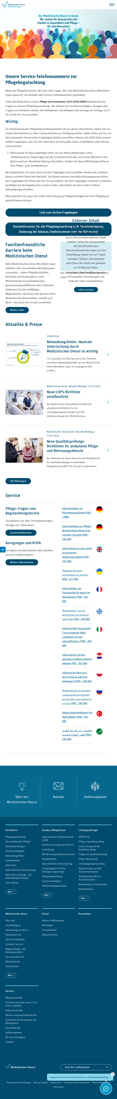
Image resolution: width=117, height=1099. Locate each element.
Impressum (58, 1086)
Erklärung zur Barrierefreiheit (77, 1082)
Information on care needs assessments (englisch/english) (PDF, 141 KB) (77, 555)
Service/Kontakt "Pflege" (18, 841)
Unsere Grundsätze (15, 939)
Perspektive (85, 913)
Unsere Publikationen (53, 920)
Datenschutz (55, 1082)
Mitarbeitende (12, 961)
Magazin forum (49, 934)
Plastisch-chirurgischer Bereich (58, 844)
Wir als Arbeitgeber (15, 1037)
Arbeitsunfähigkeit (15, 850)
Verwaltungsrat (13, 925)
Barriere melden (41, 1082)
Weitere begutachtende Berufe (21, 1015)
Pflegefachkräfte (13, 997)
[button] (108, 33)
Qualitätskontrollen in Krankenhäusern (90, 878)
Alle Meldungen (18, 481)
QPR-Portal (84, 836)
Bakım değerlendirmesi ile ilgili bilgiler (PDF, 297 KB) (77, 717)
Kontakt (58, 797)
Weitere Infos (17, 310)
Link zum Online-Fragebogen (58, 212)
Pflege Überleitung (88, 858)
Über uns (10, 920)
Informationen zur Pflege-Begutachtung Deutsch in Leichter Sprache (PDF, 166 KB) (77, 532)
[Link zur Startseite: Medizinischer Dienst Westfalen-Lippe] (14, 5)
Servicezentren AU (14, 956)
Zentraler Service (14, 944)
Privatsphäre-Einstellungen (19, 1082)
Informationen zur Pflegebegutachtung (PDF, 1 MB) (77, 513)
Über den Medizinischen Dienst (22, 799)
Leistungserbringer (88, 830)
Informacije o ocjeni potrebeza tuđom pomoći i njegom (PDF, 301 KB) (77, 659)
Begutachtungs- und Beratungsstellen (15, 950)
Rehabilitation (12, 860)
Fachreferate (11, 966)
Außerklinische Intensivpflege (20, 869)
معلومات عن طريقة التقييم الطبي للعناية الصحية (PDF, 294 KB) (77, 735)
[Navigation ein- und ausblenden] (111, 4)
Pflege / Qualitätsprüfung (91, 841)
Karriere (9, 991)
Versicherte (11, 830)
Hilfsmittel (10, 865)
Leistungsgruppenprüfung (92, 863)
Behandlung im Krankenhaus (93, 884)
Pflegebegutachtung (15, 836)
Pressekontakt (49, 929)
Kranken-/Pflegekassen (54, 830)
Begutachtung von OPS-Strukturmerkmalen (90, 870)
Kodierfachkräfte (14, 1010)
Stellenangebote (95, 797)
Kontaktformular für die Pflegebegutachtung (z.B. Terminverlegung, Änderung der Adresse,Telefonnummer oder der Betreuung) (58, 229)
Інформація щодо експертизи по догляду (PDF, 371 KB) (75, 575)
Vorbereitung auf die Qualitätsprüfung (89, 848)
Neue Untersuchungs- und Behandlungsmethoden (18, 876)
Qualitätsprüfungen (15, 846)
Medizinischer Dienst (16, 913)
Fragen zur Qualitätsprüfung (93, 854)
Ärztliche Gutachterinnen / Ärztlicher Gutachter (21, 1004)
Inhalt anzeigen (86, 289)
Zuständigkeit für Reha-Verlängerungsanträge (54, 870)
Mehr (10, 891)
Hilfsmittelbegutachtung (54, 885)
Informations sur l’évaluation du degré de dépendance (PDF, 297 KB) (76, 595)
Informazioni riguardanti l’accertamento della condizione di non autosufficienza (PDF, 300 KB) (77, 637)
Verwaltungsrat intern (16, 929)
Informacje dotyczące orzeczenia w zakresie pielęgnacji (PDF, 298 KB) (76, 677)
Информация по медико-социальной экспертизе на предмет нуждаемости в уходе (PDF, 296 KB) (76, 697)
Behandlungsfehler (14, 855)
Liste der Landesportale (77, 1067)
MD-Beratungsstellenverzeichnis (58, 854)
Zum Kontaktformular (21, 532)
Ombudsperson (13, 934)
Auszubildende (13, 1027)
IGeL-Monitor (12, 882)
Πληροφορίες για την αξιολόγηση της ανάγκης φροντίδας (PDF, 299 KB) (76, 615)
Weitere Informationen (21, 562)
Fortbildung (48, 849)
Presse (45, 913)
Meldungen (47, 925)
